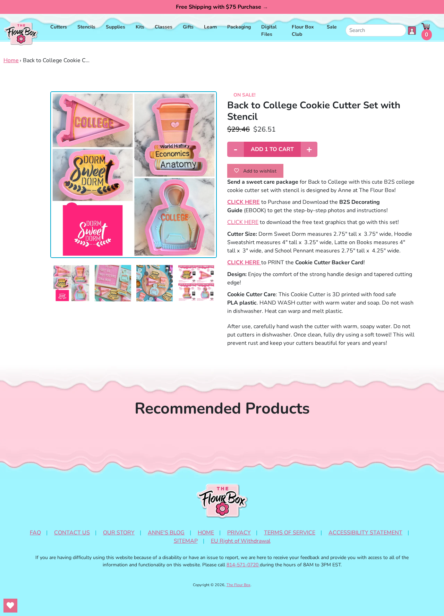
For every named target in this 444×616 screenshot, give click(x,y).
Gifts (188, 27)
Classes (163, 27)
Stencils (86, 27)
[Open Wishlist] (10, 606)
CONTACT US (72, 532)
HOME (206, 532)
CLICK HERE (242, 222)
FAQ (35, 532)
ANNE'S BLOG (166, 532)
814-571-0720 (243, 564)
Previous (45, 289)
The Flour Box (238, 585)
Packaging (239, 27)
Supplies (115, 27)
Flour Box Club (303, 31)
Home (11, 60)
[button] (71, 283)
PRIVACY (239, 532)
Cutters (58, 27)
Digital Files (268, 31)
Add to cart (272, 149)
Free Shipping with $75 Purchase (222, 7)
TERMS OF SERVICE (289, 532)
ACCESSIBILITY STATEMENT (365, 532)
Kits (140, 27)
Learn (210, 27)
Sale (332, 27)
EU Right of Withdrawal (241, 541)
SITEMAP (186, 541)
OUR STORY (119, 532)
